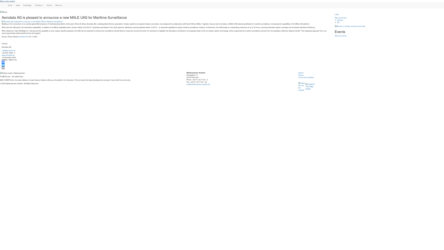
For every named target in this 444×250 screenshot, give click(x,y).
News (18, 5)
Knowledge (27, 5)
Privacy (301, 75)
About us (58, 5)
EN (338, 22)
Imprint (300, 73)
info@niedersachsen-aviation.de (198, 84)
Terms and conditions (306, 77)
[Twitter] (166, 65)
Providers (38, 5)
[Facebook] (166, 62)
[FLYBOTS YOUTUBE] (309, 86)
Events (49, 5)
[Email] (166, 67)
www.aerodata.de (8, 55)
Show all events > (341, 36)
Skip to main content (7, 1)
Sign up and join (341, 18)
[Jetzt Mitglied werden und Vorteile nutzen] (350, 26)
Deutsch (340, 20)
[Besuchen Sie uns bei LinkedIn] (301, 86)
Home (10, 5)
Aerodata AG (23, 36)
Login (337, 14)
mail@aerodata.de (8, 50)
